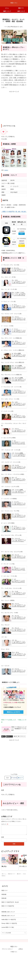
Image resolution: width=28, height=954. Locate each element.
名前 (2, 837)
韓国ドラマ (10, 736)
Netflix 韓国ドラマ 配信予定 (9, 919)
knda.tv (6, 170)
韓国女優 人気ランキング (8, 915)
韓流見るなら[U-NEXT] (13, 712)
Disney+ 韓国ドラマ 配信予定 (9, 923)
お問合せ (21, 949)
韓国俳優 (4, 894)
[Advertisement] (14, 109)
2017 (4, 736)
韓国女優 (4, 898)
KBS (16, 736)
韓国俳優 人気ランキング (8, 911)
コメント (4, 824)
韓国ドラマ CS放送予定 (8, 906)
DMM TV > (21, 245)
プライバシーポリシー (7, 949)
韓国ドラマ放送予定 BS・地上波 (10, 902)
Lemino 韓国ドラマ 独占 (8, 927)
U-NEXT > (21, 233)
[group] (9, 862)
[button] (24, 862)
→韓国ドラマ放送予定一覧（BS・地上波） (14, 211)
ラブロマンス (22, 736)
